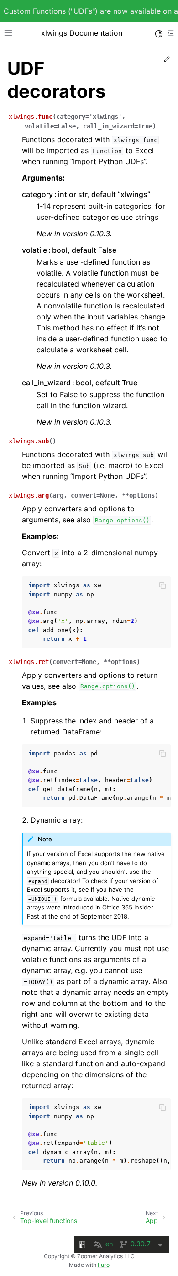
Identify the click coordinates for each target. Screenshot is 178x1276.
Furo (104, 1264)
